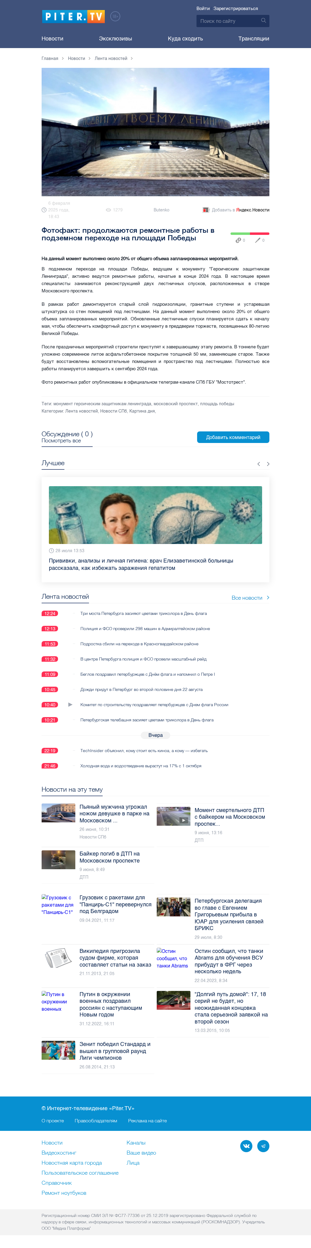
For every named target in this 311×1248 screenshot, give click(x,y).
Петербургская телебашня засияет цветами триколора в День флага (147, 720)
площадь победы (217, 403)
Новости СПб (113, 411)
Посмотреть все (61, 440)
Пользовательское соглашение (80, 1173)
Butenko (161, 210)
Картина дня (142, 411)
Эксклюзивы (115, 38)
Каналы (136, 1143)
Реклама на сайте (147, 1120)
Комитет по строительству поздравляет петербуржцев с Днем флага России (154, 704)
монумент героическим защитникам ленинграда (102, 403)
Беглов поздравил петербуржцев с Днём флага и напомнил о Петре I (147, 674)
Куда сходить (185, 38)
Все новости (247, 597)
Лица (133, 1163)
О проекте (53, 1120)
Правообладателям (96, 1120)
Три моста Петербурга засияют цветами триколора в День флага (143, 613)
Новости (52, 38)
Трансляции (253, 38)
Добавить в (240, 210)
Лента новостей (81, 411)
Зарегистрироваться (236, 8)
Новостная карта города (72, 1163)
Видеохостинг (59, 1153)
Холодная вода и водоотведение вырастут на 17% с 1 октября (140, 766)
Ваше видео (141, 1153)
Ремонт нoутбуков (64, 1193)
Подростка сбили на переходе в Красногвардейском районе (139, 644)
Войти (203, 8)
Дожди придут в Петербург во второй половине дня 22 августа (141, 689)
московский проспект (176, 403)
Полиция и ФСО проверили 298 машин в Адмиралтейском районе (145, 628)
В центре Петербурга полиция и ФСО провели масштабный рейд (143, 659)
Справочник (57, 1183)
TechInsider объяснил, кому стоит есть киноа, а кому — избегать (144, 750)
